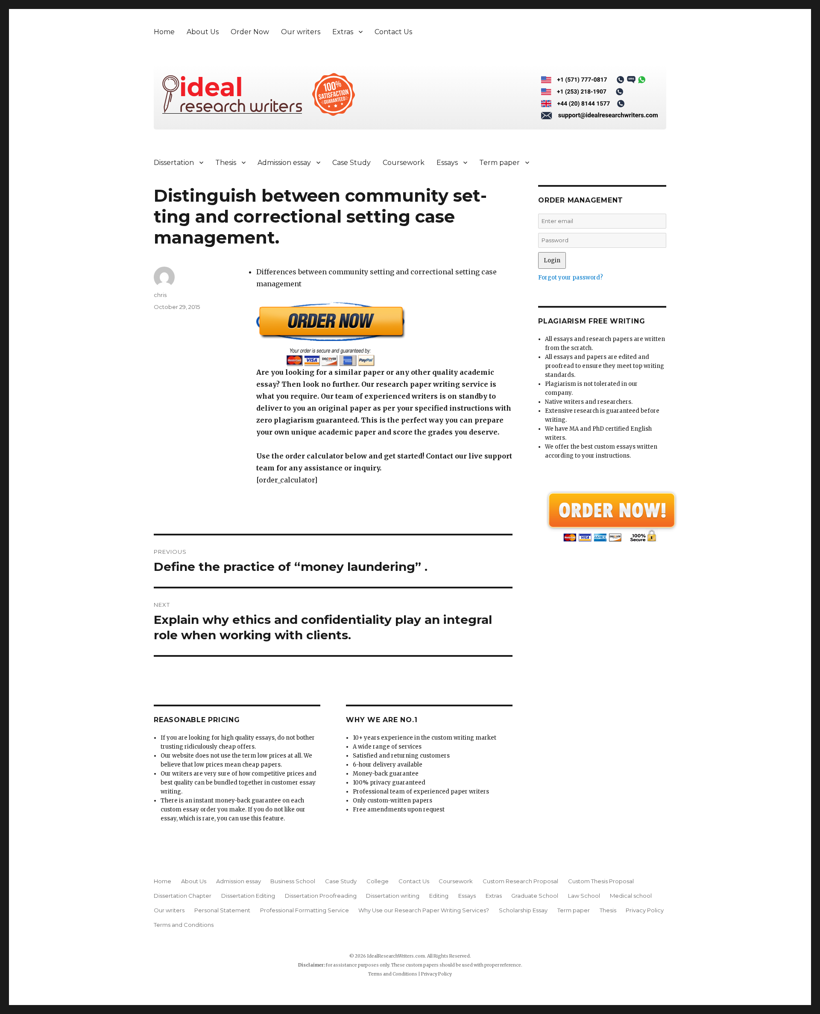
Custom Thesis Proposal (601, 881)
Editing (438, 895)
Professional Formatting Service (304, 910)
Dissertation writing (392, 895)
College (377, 881)
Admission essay (284, 163)
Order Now (250, 32)
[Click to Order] (384, 334)
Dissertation (174, 163)
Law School (584, 895)
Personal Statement (222, 910)
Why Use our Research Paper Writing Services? (423, 910)
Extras (342, 32)
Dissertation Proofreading (321, 895)
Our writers (300, 32)
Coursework (404, 163)
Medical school (631, 895)
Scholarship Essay (523, 910)
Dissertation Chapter (182, 895)
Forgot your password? (570, 277)
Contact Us (393, 32)
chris (160, 294)
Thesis (225, 163)
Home (164, 32)
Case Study (351, 163)
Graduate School (534, 895)
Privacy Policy (645, 910)
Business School (292, 881)
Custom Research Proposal (520, 881)
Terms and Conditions (184, 924)
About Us (203, 32)
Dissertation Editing (248, 895)
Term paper (499, 163)
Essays (447, 163)
